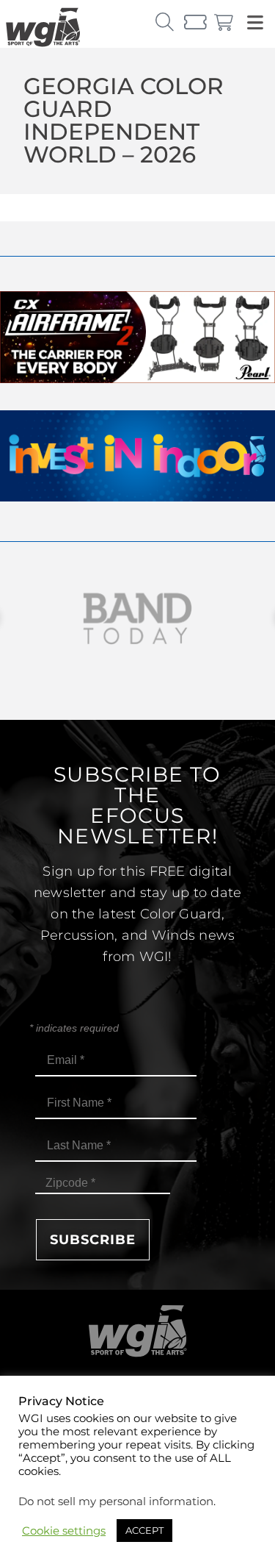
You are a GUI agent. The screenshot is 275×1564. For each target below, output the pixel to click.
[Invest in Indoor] (137, 497)
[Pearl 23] (137, 379)
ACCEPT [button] (144, 1530)
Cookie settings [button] (64, 1531)
